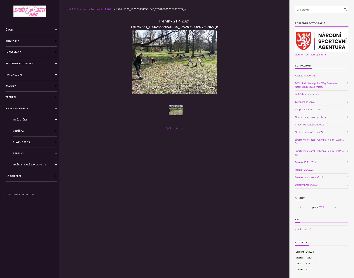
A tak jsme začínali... (305, 75)
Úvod (9, 29)
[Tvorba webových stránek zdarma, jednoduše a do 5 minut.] (27, 195)
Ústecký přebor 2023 (306, 184)
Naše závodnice (17, 108)
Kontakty (12, 41)
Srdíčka (18, 130)
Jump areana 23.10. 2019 (308, 109)
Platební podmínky (19, 63)
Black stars (21, 142)
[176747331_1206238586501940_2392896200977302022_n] (175, 110)
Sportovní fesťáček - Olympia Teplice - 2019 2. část (319, 152)
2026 (321, 207)
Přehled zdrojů (303, 229)
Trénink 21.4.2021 (102, 9)
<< (299, 207)
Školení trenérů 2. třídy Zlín (309, 132)
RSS (32, 194)
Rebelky (18, 153)
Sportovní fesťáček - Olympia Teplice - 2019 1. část (319, 141)
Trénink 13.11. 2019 (305, 162)
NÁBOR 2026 (14, 176)
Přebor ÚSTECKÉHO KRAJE (309, 124)
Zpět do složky (174, 128)
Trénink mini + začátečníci (309, 177)
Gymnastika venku (305, 102)
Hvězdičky (20, 119)
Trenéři (11, 97)
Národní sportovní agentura (310, 54)
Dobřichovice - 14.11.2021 (309, 94)
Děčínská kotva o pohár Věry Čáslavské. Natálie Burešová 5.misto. (316, 84)
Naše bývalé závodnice (29, 164)
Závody (11, 86)
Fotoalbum (14, 74)
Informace (13, 52)
